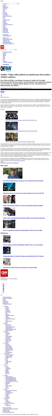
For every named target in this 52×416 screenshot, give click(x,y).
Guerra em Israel (9, 355)
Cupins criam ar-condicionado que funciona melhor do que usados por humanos (24, 218)
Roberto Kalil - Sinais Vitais (11, 390)
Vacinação (8, 393)
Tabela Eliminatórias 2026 (11, 380)
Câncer (7, 395)
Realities (7, 371)
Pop (4, 17)
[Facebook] (3, 285)
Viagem (7, 404)
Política (4, 5)
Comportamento (6, 19)
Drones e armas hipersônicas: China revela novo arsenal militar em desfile (20, 141)
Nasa (7, 399)
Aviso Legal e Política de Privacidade (10, 408)
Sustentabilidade (9, 352)
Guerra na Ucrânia (9, 354)
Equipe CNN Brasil (7, 35)
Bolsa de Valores (9, 347)
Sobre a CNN (6, 37)
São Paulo (8, 338)
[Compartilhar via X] (2, 92)
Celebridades (8, 368)
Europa (7, 358)
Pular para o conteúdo (7, 52)
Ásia (6, 359)
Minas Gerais (8, 340)
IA (3, 59)
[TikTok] (3, 291)
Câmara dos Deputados (10, 326)
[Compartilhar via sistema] (1, 94)
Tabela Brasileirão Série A (11, 377)
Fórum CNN (5, 30)
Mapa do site (5, 302)
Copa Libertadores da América (12, 381)
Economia (5, 13)
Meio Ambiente (9, 336)
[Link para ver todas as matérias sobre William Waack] (6, 71)
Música (7, 370)
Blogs (4, 299)
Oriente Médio (8, 361)
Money (4, 55)
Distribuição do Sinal (7, 42)
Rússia (7, 362)
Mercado (7, 344)
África (7, 360)
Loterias (7, 351)
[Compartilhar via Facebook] (1, 92)
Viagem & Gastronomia (8, 24)
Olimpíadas (8, 382)
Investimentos (8, 345)
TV (6, 374)
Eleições (4, 6)
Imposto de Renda (9, 348)
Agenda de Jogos (9, 376)
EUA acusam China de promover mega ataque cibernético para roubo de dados (21, 130)
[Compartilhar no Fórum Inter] (1, 96)
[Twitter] (3, 283)
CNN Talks (5, 29)
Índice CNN (8, 324)
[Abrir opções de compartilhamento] (3, 93)
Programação (5, 34)
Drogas (7, 396)
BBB (7, 366)
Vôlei (7, 384)
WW (4, 56)
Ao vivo (4, 53)
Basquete (7, 383)
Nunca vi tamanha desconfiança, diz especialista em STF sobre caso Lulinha (22, 230)
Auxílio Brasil (8, 337)
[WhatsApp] (3, 292)
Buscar (4, 3)
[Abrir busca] (18, 3)
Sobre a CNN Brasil (7, 407)
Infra (4, 11)
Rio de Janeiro (8, 339)
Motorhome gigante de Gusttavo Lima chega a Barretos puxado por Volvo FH (23, 193)
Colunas (4, 300)
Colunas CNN (6, 32)
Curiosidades (8, 401)
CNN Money (5, 14)
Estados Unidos (9, 356)
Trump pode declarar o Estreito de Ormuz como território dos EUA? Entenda (23, 256)
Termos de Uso (6, 40)
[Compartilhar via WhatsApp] (4, 92)
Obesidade (8, 397)
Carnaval (7, 367)
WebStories (4, 233)
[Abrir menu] (2, 1)
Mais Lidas (4, 165)
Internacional (5, 7)
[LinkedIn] (3, 288)
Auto (4, 26)
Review (4, 25)
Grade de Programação (7, 298)
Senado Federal (9, 328)
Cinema (7, 369)
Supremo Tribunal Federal (11, 329)
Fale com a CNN (6, 41)
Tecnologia (5, 23)
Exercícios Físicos (9, 392)
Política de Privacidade (7, 39)
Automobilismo (9, 385)
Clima (7, 335)
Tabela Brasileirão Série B (11, 378)
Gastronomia (8, 405)
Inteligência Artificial (7, 16)
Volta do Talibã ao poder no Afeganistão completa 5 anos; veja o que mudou (23, 244)
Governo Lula (8, 325)
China (7, 363)
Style (4, 18)
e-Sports (7, 388)
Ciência (4, 22)
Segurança (8, 333)
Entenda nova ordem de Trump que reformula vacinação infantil (20, 267)
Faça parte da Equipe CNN (8, 43)
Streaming (8, 373)
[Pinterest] (3, 290)
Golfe (7, 386)
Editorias (6, 306)
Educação (5, 27)
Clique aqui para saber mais (19, 160)
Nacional (5, 8)
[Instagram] (3, 287)
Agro (4, 9)
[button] (26, 240)
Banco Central (8, 346)
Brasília (7, 341)
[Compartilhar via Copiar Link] (5, 92)
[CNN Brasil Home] (7, 48)
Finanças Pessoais (9, 349)
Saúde (4, 21)
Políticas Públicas (9, 330)
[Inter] (4, 282)
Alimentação (8, 391)
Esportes (4, 12)
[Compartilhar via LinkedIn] (3, 92)
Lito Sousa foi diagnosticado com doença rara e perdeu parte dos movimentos (23, 180)
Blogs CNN (5, 31)
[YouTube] (3, 286)
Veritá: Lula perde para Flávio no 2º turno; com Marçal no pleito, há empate (23, 205)
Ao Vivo (7, 307)
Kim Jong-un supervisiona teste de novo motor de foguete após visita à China (21, 120)
